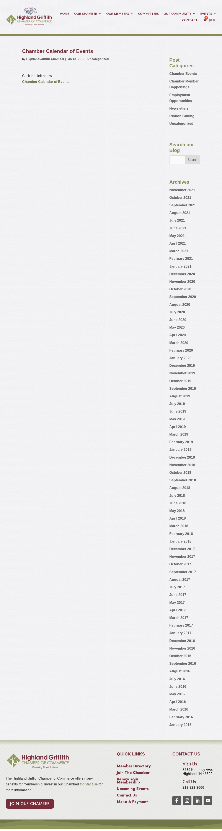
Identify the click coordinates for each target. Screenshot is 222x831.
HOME (64, 14)
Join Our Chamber (30, 803)
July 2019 (177, 404)
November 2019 (182, 373)
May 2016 (177, 694)
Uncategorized (98, 59)
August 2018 (179, 488)
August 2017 (179, 579)
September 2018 (182, 480)
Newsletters (179, 108)
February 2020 (181, 350)
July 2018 (177, 495)
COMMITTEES (148, 14)
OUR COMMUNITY (177, 14)
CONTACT (190, 20)
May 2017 (177, 602)
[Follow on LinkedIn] (197, 800)
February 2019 (181, 442)
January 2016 (180, 725)
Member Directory (134, 767)
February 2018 (181, 534)
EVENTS (206, 14)
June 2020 (177, 320)
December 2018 (182, 457)
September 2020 (182, 297)
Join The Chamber (133, 773)
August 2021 (179, 213)
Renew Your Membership (128, 781)
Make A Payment (132, 802)
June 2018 (177, 503)
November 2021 (182, 190)
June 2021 (177, 228)
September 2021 (182, 205)
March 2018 (178, 526)
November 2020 (182, 281)
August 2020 (179, 304)
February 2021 (181, 258)
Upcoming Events (133, 789)
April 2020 (177, 335)
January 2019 (180, 449)
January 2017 (180, 633)
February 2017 (181, 625)
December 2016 (182, 641)
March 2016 (178, 709)
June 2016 (177, 686)
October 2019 (180, 381)
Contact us (88, 784)
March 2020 (178, 343)
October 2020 (180, 289)
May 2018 (177, 511)
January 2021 (180, 266)
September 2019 (182, 388)
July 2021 (177, 220)
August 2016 (179, 671)
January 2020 (180, 358)
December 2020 (182, 274)
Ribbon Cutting (181, 116)
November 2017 (182, 556)
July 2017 (177, 587)
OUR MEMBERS (117, 14)
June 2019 (177, 411)
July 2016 (177, 679)
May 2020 (177, 327)
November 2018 (182, 465)
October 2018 (180, 472)
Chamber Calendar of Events (46, 82)
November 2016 (182, 648)
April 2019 (177, 427)
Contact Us (127, 796)
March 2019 (178, 434)
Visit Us (190, 764)
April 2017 (177, 610)
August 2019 (179, 396)
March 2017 (178, 618)
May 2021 (177, 236)
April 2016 (177, 702)
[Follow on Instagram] (187, 800)
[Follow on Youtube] (208, 800)
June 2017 (177, 595)
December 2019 (182, 365)
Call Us (189, 782)
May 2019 (177, 419)
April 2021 (177, 243)
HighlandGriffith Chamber (45, 59)
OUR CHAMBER (85, 14)
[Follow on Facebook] (176, 800)
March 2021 (178, 251)
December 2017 (182, 549)
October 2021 (180, 197)
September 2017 (182, 572)
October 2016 (180, 656)
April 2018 (177, 518)
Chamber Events (183, 74)
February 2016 (181, 717)
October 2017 (180, 564)
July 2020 (177, 312)
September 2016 (182, 663)
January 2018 (180, 541)
